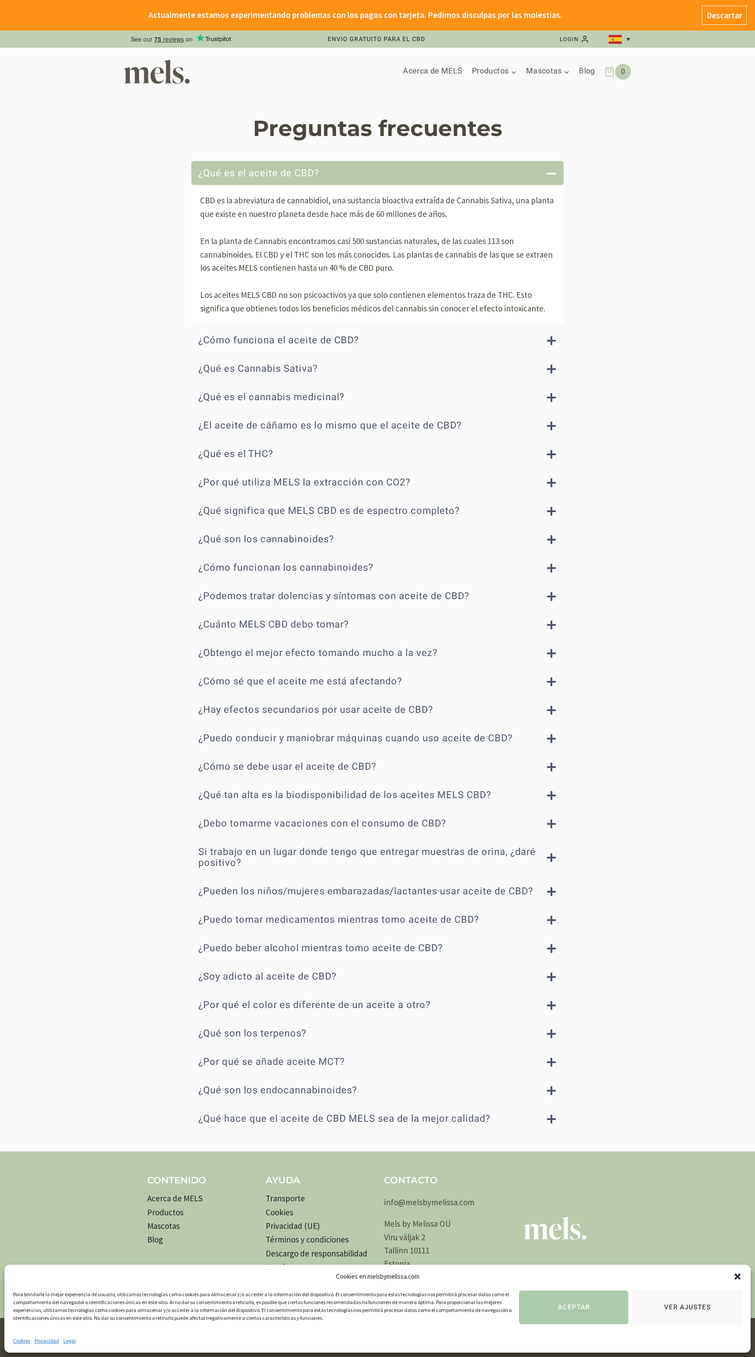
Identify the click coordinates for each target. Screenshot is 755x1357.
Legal (69, 1340)
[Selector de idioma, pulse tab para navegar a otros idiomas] (620, 39)
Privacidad (47, 1340)
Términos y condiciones (307, 1239)
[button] (737, 1276)
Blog (587, 71)
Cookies (21, 1340)
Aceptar (574, 1307)
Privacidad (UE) (293, 1226)
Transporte (285, 1198)
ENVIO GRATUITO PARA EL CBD (376, 39)
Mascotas (163, 1226)
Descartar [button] (724, 15)
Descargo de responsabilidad (316, 1253)
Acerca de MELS (432, 71)
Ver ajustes (687, 1307)
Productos (165, 1212)
